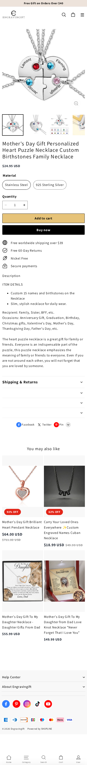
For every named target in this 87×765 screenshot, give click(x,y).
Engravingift (18, 728)
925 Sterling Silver (50, 185)
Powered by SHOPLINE (39, 728)
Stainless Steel (16, 185)
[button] (82, 15)
